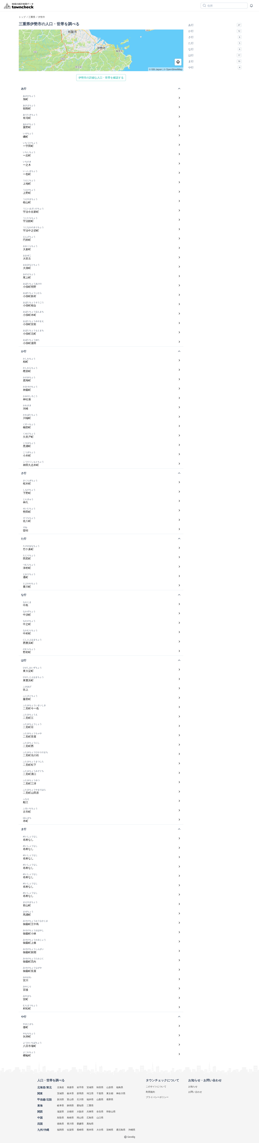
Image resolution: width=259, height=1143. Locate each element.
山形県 (109, 1087)
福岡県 (60, 1129)
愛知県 (80, 1105)
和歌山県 (110, 1111)
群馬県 (80, 1093)
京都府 (70, 1111)
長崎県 (80, 1129)
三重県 (90, 1105)
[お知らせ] (251, 6)
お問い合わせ (195, 1091)
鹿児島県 (120, 1129)
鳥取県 (60, 1117)
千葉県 (100, 1093)
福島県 (119, 1087)
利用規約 (150, 1091)
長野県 (109, 1099)
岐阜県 (60, 1105)
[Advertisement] (214, 96)
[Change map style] (178, 62)
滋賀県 (60, 1111)
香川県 (70, 1123)
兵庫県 (90, 1111)
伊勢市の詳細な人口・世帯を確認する (101, 77)
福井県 (90, 1099)
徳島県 (60, 1123)
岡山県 (80, 1117)
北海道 (60, 1087)
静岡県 (70, 1105)
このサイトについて (156, 1086)
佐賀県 (70, 1129)
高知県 (90, 1123)
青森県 (70, 1087)
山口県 (100, 1117)
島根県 (70, 1117)
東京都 (109, 1093)
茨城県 (60, 1093)
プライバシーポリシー (157, 1097)
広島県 (90, 1117)
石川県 (80, 1099)
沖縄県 (131, 1129)
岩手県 (80, 1087)
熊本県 (90, 1129)
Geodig (131, 1136)
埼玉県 (90, 1093)
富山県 (70, 1099)
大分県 (100, 1129)
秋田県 (100, 1087)
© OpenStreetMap (173, 69)
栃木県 (70, 1093)
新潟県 (60, 1099)
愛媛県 (80, 1123)
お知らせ (192, 1086)
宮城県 (90, 1087)
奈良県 (100, 1111)
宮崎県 (109, 1129)
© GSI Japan (155, 69)
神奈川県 (120, 1093)
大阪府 (80, 1111)
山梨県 (100, 1099)
